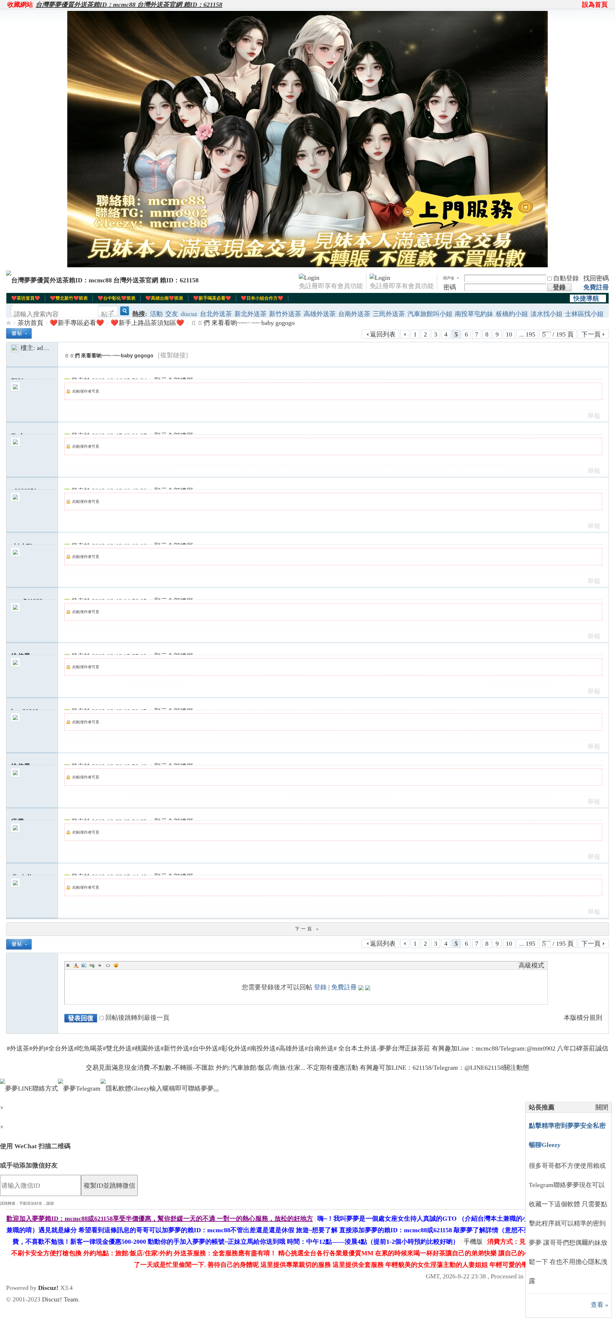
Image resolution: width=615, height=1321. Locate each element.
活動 (156, 313)
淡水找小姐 (546, 313)
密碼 (449, 287)
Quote (100, 965)
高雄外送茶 (320, 313)
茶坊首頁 (30, 322)
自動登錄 (566, 278)
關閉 (601, 1107)
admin (45, 347)
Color (76, 965)
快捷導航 (586, 298)
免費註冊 (596, 287)
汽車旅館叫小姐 (429, 313)
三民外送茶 (389, 313)
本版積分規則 (583, 1017)
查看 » (599, 1304)
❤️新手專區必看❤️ (77, 322)
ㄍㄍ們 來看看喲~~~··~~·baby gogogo (243, 322)
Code (108, 965)
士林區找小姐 (584, 313)
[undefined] (216, 1091)
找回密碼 (596, 278)
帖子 (107, 314)
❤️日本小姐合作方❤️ (262, 298)
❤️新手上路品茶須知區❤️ (147, 322)
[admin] (15, 347)
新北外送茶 (250, 313)
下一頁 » (307, 928)
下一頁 (591, 334)
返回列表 (383, 334)
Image (84, 965)
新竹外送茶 (285, 313)
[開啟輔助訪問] (579, 4)
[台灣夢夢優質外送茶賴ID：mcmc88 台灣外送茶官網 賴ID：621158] (102, 280)
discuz (189, 313)
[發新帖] (19, 333)
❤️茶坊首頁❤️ (25, 298)
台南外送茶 (354, 313)
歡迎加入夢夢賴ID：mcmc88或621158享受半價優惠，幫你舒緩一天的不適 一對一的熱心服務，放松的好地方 (159, 1218)
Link (92, 965)
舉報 (593, 415)
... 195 (527, 334)
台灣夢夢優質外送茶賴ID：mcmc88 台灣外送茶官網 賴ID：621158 (129, 4)
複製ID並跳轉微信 (109, 1185)
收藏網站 (20, 4)
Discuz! (48, 1287)
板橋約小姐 (512, 313)
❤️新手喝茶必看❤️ (212, 298)
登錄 (320, 987)
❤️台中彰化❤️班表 (116, 298)
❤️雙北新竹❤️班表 (69, 298)
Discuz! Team (60, 1299)
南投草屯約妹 (474, 313)
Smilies (116, 965)
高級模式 (531, 965)
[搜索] (124, 314)
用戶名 (449, 278)
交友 (171, 313)
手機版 (473, 1241)
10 (509, 334)
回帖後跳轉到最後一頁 (137, 1017)
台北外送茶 (216, 313)
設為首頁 (595, 4)
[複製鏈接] (173, 355)
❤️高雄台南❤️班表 (164, 298)
